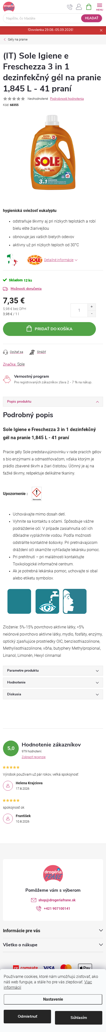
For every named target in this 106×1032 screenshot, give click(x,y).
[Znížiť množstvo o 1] (92, 313)
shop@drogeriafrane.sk (56, 900)
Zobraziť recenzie (34, 757)
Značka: (14, 364)
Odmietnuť (27, 1016)
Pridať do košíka (53, 329)
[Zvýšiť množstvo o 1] (92, 307)
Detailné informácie (58, 260)
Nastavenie (53, 999)
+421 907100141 (57, 908)
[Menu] (99, 6)
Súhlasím (79, 1017)
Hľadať (91, 18)
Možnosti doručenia (26, 288)
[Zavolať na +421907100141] (70, 7)
